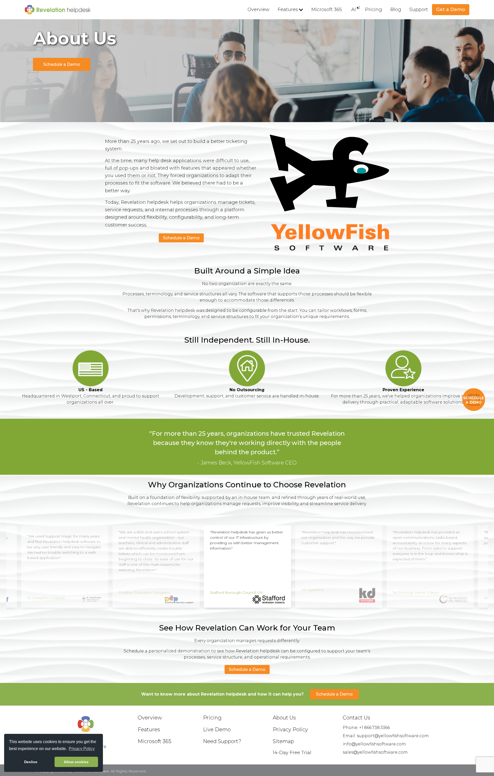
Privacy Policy (290, 729)
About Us (284, 718)
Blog (395, 9)
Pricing (373, 9)
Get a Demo (450, 9)
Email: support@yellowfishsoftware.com (386, 735)
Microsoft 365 (326, 9)
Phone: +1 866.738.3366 (366, 727)
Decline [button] (30, 762)
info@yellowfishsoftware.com (374, 744)
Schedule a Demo (61, 64)
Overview (258, 9)
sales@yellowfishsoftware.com (375, 752)
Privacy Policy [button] (82, 748)
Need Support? (222, 741)
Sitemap (283, 741)
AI (353, 9)
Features (288, 9)
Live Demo (217, 729)
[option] (64, 566)
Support (418, 9)
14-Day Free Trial (292, 752)
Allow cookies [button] (76, 762)
